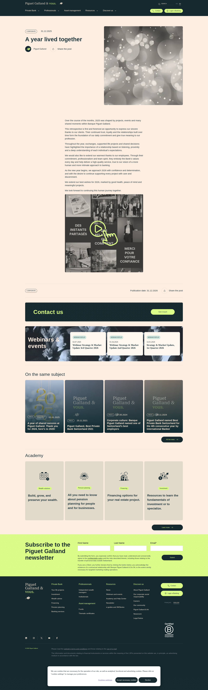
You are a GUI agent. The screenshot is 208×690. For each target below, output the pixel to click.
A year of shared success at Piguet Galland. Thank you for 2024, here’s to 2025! (43, 426)
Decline (148, 680)
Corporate (31, 31)
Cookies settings (105, 680)
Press (31, 416)
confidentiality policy (95, 558)
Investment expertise (41, 417)
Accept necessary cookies (126, 680)
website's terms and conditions (75, 649)
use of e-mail (112, 649)
